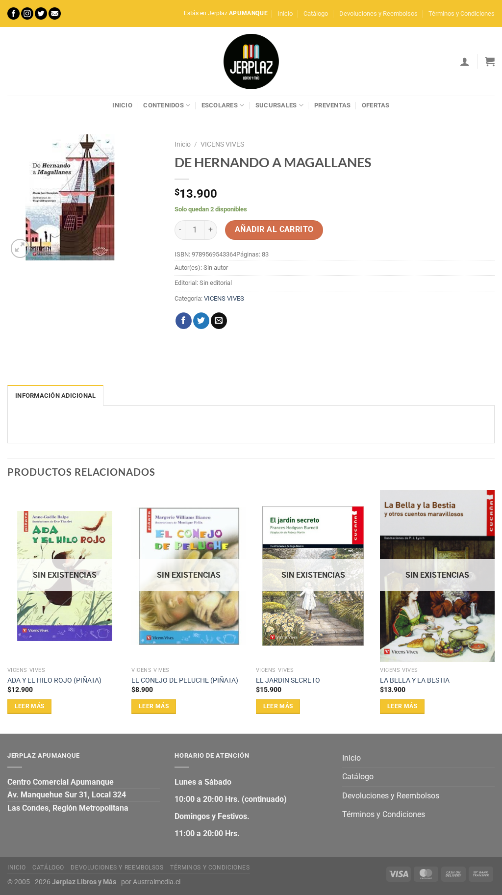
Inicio (285, 13)
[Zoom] (20, 248)
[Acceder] (465, 61)
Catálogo (315, 13)
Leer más (30, 706)
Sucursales (276, 105)
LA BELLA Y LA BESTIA (415, 680)
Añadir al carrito (274, 229)
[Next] (494, 610)
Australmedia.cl (156, 882)
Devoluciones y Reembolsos (378, 13)
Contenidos (163, 105)
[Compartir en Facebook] (184, 320)
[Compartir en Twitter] (201, 320)
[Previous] (7, 610)
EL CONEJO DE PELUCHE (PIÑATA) (184, 680)
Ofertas (376, 105)
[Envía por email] (219, 320)
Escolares (219, 105)
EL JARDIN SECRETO (288, 680)
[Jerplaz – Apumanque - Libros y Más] (251, 61)
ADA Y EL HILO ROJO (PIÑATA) (54, 680)
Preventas (332, 105)
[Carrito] (490, 61)
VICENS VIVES (222, 144)
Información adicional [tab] (55, 395)
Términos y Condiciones (461, 13)
